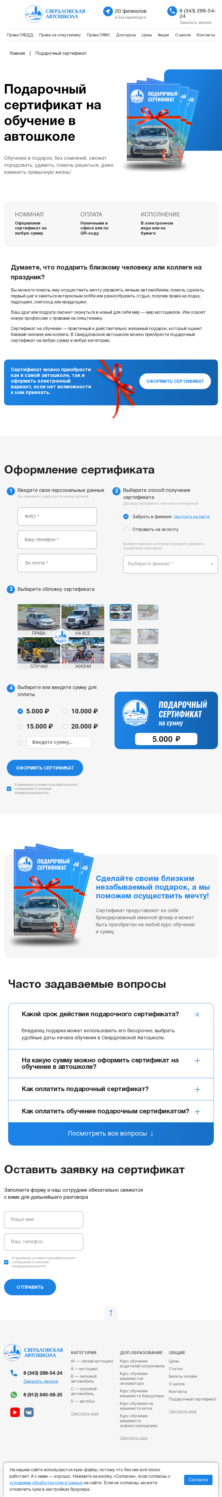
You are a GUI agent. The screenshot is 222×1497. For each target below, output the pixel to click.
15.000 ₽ (39, 726)
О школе (183, 35)
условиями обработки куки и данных (46, 1483)
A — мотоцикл (84, 1369)
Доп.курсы (126, 35)
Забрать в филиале (171, 517)
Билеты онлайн (183, 1377)
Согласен (198, 1479)
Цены (147, 35)
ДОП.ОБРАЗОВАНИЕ (141, 1353)
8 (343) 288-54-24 (42, 1373)
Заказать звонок (40, 1382)
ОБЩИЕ (177, 1353)
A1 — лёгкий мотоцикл (92, 1361)
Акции (163, 35)
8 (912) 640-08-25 (42, 1395)
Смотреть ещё (85, 1414)
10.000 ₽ (84, 711)
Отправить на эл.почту (155, 530)
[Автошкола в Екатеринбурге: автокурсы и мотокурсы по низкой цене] (66, 15)
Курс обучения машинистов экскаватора (134, 1379)
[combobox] (170, 564)
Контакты (206, 35)
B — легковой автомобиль (84, 1379)
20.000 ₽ (84, 726)
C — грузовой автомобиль (84, 1391)
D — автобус (83, 1401)
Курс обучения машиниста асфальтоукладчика (138, 1421)
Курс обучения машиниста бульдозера (142, 1394)
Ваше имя (22, 1219)
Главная (17, 54)
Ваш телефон (27, 1242)
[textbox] (150, 564)
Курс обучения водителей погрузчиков (142, 1364)
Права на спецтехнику (60, 35)
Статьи (175, 1369)
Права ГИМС (98, 35)
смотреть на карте (192, 517)
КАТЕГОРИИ (83, 1353)
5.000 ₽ (37, 711)
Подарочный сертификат (193, 1399)
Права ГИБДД (20, 35)
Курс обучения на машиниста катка (136, 1406)
